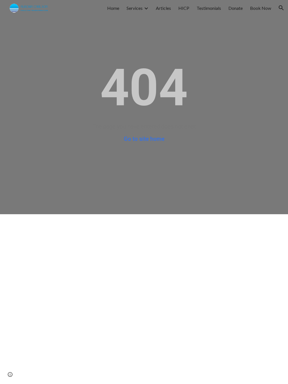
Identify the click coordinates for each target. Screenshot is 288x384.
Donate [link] (235, 8)
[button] (281, 8)
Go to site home (144, 138)
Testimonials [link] (209, 8)
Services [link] (135, 8)
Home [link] (113, 8)
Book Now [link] (260, 8)
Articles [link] (163, 8)
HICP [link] (183, 8)
